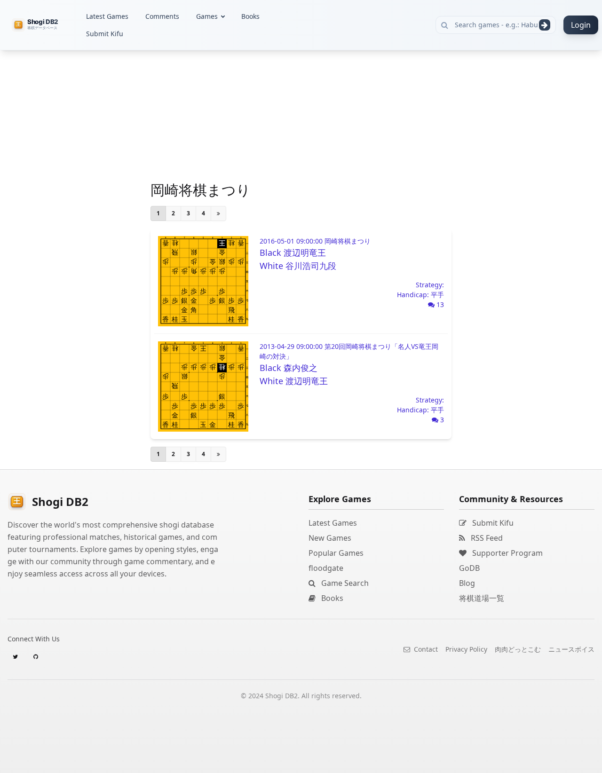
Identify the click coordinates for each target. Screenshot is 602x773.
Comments (162, 16)
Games (207, 16)
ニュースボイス (571, 649)
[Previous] (218, 213)
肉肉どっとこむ (518, 649)
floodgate (326, 568)
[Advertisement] (70, 191)
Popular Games (336, 553)
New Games (330, 538)
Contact (425, 649)
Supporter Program (506, 553)
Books (250, 16)
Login (581, 25)
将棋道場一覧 (481, 598)
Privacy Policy (466, 649)
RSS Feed (486, 538)
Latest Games (107, 16)
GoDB (469, 568)
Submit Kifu (104, 33)
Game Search (344, 583)
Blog (467, 583)
